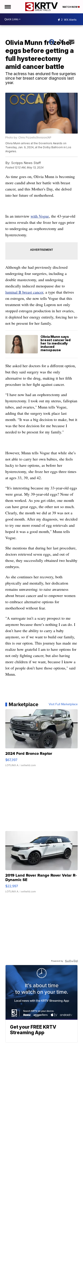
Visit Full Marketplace (63, 704)
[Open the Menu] (7, 6)
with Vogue (40, 216)
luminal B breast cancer (24, 292)
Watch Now (70, 7)
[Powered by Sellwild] (71, 961)
